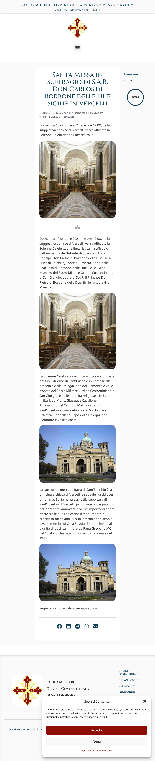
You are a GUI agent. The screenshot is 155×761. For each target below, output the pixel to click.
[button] (145, 701)
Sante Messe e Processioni (58, 117)
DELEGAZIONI (127, 685)
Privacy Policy (104, 750)
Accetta (96, 730)
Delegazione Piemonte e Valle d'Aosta (80, 113)
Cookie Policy (87, 750)
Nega (97, 741)
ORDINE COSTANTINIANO (129, 672)
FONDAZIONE (127, 691)
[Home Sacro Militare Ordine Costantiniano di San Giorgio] (77, 28)
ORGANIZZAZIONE (130, 680)
